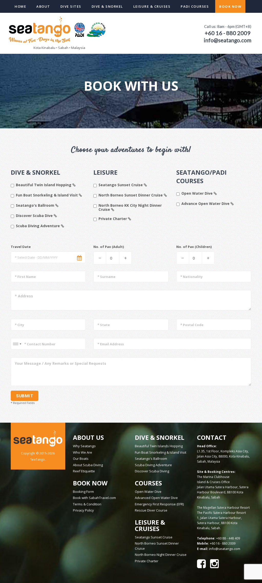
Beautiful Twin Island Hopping (44, 185)
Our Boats (81, 458)
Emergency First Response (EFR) (159, 504)
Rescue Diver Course (151, 510)
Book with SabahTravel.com (94, 497)
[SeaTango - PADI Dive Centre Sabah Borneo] (58, 29)
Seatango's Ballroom (35, 205)
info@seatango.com (224, 548)
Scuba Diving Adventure (38, 226)
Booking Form (83, 491)
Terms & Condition (87, 504)
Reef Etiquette (84, 471)
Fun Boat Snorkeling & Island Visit (47, 195)
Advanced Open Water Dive (156, 497)
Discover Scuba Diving (152, 471)
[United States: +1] (17, 343)
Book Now (230, 6)
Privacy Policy (83, 510)
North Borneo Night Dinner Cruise (161, 554)
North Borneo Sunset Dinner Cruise (131, 195)
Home (20, 6)
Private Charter (113, 219)
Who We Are (82, 452)
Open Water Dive (197, 193)
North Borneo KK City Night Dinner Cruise (130, 207)
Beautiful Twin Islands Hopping (159, 446)
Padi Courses (195, 6)
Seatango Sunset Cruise (121, 185)
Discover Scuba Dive (35, 216)
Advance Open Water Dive (206, 204)
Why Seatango (84, 446)
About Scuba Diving (88, 465)
